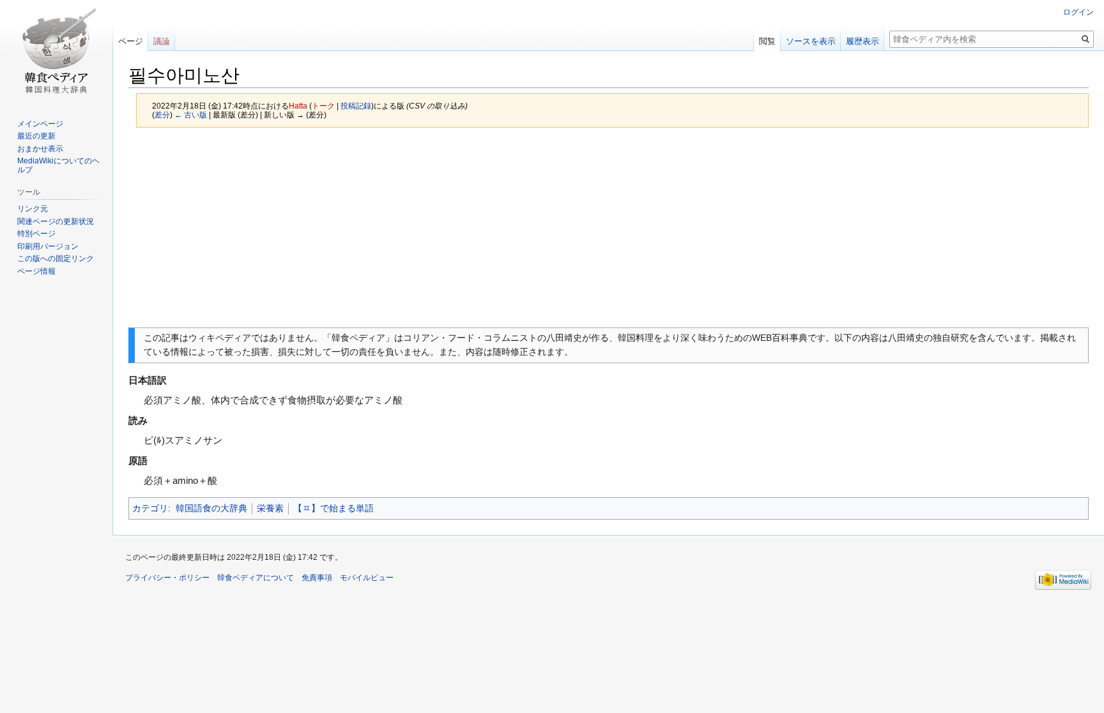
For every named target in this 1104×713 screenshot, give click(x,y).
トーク (323, 105)
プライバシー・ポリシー (167, 577)
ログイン (1078, 12)
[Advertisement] (609, 227)
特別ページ (36, 233)
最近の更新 (36, 135)
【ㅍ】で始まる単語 (333, 508)
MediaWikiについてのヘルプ (58, 165)
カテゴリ (150, 508)
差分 (162, 114)
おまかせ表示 (40, 148)
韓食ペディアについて (255, 577)
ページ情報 (36, 271)
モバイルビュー (367, 577)
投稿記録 (356, 105)
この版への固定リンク (55, 258)
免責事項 (317, 577)
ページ (130, 41)
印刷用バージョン (48, 246)
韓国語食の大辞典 (211, 508)
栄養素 (270, 508)
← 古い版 (190, 114)
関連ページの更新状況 (55, 221)
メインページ (40, 123)
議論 (161, 41)
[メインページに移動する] (56, 51)
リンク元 (32, 208)
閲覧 (767, 41)
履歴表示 (862, 41)
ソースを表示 (811, 41)
